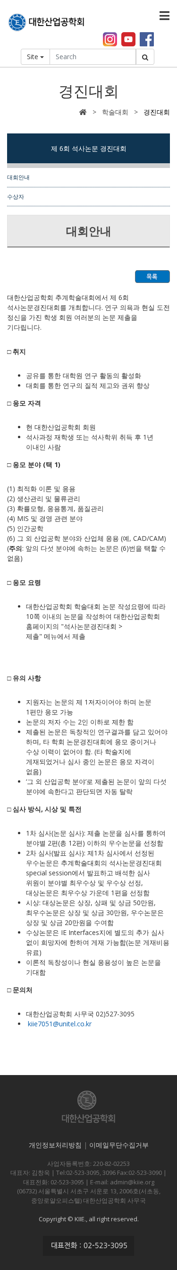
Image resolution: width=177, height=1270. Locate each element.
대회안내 (18, 177)
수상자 (15, 196)
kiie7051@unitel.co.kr (60, 1023)
